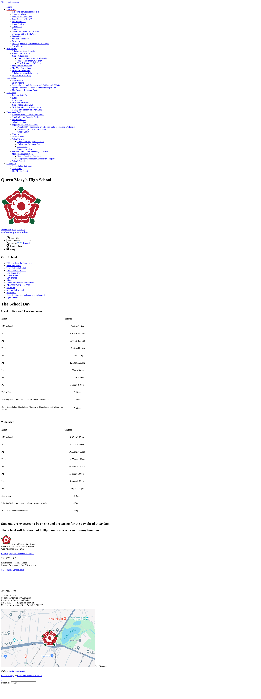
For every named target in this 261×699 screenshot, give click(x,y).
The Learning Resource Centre (25, 90)
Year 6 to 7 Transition (21, 70)
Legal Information (17, 671)
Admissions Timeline (21, 53)
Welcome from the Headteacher (25, 12)
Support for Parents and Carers (25, 124)
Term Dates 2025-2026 (22, 17)
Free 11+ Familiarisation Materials (32, 58)
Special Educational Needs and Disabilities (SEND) (34, 88)
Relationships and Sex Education (31, 129)
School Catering (19, 122)
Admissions (12, 48)
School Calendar (19, 161)
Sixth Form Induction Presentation (26, 107)
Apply (14, 97)
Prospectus (16, 41)
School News (18, 139)
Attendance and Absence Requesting (28, 114)
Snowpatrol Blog (24, 149)
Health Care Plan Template (29, 156)
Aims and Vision (19, 14)
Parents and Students (15, 112)
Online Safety (23, 132)
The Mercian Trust (20, 171)
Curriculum (11, 78)
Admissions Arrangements (23, 51)
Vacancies (16, 36)
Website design (7, 675)
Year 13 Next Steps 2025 (22, 105)
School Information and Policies (25, 31)
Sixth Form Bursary (20, 102)
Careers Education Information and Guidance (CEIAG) (36, 85)
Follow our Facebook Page (29, 144)
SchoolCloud (18, 570)
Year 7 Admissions (20, 56)
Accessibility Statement (22, 166)
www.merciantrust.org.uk (49, 586)
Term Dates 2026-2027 (22, 19)
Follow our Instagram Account (30, 141)
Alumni (15, 29)
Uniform (15, 134)
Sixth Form (11, 92)
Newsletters (22, 146)
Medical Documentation (22, 154)
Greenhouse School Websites (29, 675)
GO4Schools (6, 570)
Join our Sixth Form (20, 95)
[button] (8, 237)
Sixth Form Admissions (22, 65)
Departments (17, 80)
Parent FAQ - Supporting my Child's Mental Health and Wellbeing (45, 127)
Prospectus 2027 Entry (21, 75)
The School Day (19, 21)
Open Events (17, 46)
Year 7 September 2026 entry (29, 61)
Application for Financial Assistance (27, 117)
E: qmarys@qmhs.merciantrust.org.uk (17, 553)
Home (9, 7)
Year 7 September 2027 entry (29, 63)
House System (18, 24)
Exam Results (18, 83)
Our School (11, 9)
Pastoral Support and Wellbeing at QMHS (30, 151)
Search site (5, 683)
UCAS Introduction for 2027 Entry (27, 110)
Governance (17, 26)
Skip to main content (10, 2)
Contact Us (11, 163)
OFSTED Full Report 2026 (24, 34)
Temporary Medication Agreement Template (36, 159)
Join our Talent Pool (20, 39)
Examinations (18, 137)
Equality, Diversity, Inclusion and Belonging (31, 43)
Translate (27, 243)
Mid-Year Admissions (21, 68)
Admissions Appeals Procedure (25, 73)
